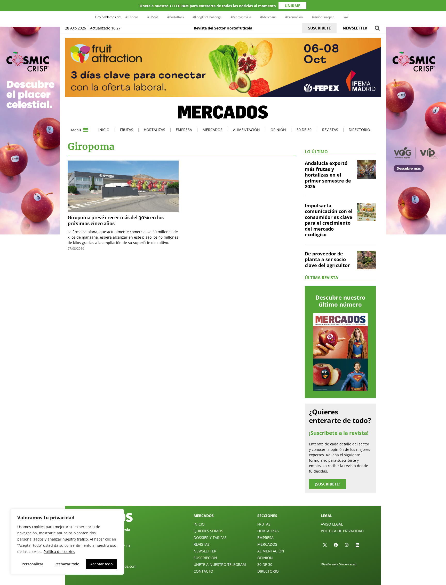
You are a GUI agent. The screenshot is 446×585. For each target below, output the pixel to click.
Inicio (103, 129)
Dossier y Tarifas (210, 537)
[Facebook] (336, 545)
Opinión (278, 129)
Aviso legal (332, 524)
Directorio (359, 129)
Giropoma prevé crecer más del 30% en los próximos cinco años (116, 220)
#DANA (152, 17)
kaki (346, 17)
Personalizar (32, 563)
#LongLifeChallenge (207, 17)
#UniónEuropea (323, 17)
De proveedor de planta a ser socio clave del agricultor (327, 259)
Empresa (184, 129)
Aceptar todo (101, 563)
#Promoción (294, 17)
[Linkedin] (357, 545)
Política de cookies (59, 551)
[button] (377, 28)
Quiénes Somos (208, 530)
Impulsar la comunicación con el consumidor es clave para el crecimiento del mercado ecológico (329, 220)
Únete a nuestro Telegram (220, 564)
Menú (76, 129)
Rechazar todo (66, 563)
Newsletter (205, 551)
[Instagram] (347, 545)
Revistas (330, 129)
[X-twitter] (325, 545)
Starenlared (347, 564)
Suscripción (205, 557)
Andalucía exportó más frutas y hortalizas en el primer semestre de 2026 (328, 174)
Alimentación (246, 129)
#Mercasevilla (241, 17)
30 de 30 (304, 129)
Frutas (126, 129)
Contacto (203, 571)
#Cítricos (131, 17)
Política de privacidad (342, 530)
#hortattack (175, 17)
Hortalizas (154, 129)
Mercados (212, 129)
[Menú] (85, 129)
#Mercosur (268, 17)
